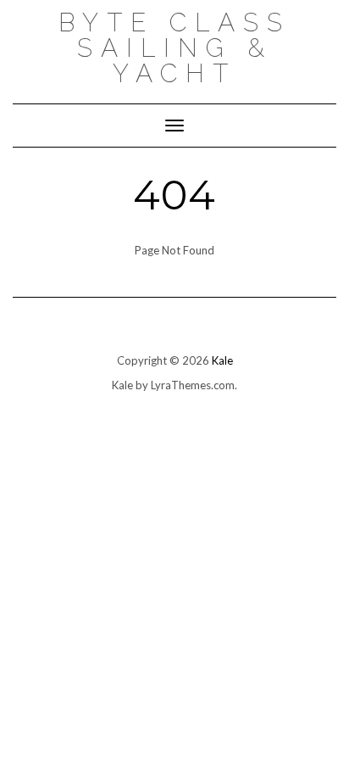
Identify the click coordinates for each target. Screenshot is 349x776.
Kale (222, 360)
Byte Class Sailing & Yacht (174, 48)
